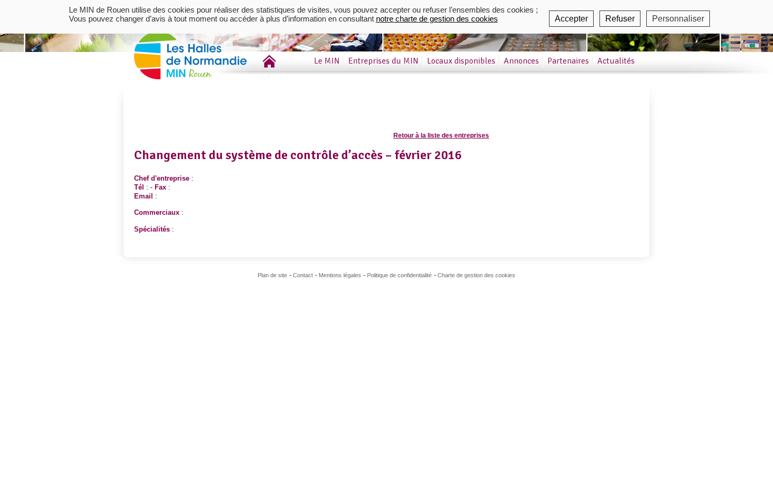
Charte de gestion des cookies (476, 275)
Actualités (616, 61)
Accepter (571, 18)
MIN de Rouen (205, 52)
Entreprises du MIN (383, 61)
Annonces (521, 61)
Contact (303, 275)
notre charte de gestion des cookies (437, 18)
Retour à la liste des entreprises (441, 135)
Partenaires (568, 61)
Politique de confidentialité (399, 275)
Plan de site (272, 275)
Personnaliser (678, 18)
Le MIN (327, 61)
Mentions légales (340, 275)
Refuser (620, 18)
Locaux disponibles (461, 61)
